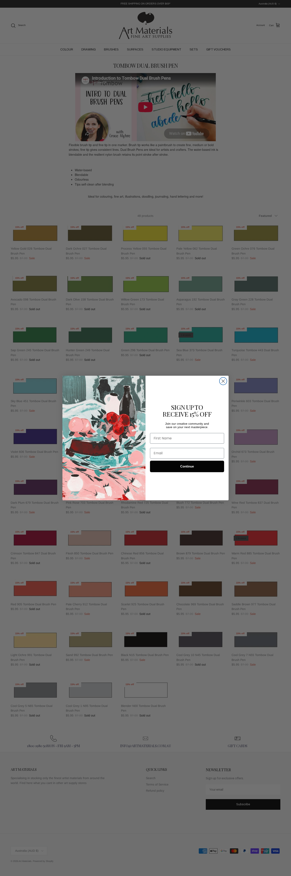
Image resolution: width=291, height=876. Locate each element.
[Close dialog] (223, 381)
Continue (187, 466)
